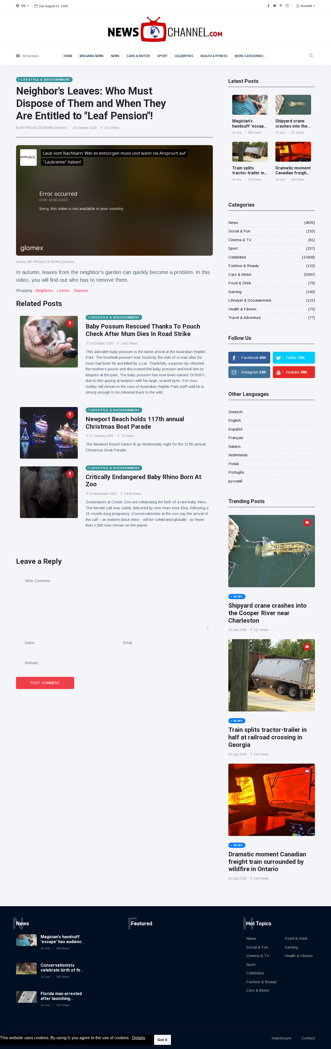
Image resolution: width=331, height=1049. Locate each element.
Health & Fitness (214, 56)
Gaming (235, 291)
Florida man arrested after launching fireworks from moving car (61, 1001)
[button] (131, 1038)
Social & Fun (239, 231)
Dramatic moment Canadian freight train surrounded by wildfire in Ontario (267, 862)
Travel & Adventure (244, 317)
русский (235, 481)
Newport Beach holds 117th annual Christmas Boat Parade (135, 423)
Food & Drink (239, 283)
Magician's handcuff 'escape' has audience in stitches (249, 128)
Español (235, 429)
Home (68, 56)
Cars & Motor (138, 56)
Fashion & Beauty (243, 265)
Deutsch (235, 412)
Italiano (234, 446)
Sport (162, 56)
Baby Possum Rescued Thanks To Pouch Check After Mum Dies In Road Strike (143, 330)
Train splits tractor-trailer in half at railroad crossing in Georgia (267, 737)
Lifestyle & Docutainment (249, 300)
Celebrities (184, 56)
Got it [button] (162, 1040)
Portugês (236, 472)
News (115, 56)
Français (235, 437)
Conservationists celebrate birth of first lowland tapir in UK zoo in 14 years (63, 973)
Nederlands (238, 455)
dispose (81, 290)
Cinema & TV (239, 240)
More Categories (249, 56)
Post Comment (45, 683)
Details (138, 1038)
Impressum (281, 1038)
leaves (63, 290)
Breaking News (92, 56)
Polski (233, 463)
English (234, 420)
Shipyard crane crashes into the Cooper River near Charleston (291, 128)
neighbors (44, 290)
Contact (308, 1038)
